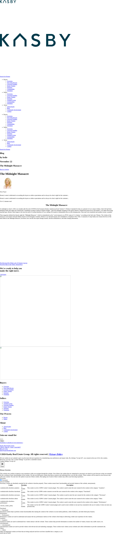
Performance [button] (3, 513)
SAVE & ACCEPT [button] (5, 533)
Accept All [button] (12, 461)
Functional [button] (3, 508)
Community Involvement (14, 110)
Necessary (5, 480)
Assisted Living (11, 100)
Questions (10, 90)
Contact (9, 111)
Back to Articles (4, 169)
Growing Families (12, 84)
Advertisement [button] (4, 523)
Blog (8, 108)
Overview (10, 81)
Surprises (9, 87)
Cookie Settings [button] (4, 461)
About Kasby (11, 106)
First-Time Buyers (12, 82)
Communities (10, 89)
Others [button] (2, 528)
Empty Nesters (11, 86)
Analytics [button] (2, 518)
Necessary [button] (3, 478)
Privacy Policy (56, 454)
